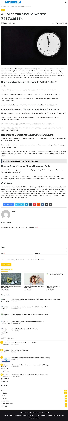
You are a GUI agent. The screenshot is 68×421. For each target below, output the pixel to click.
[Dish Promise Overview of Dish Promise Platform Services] (5, 324)
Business (4, 398)
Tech (3, 395)
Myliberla (4, 393)
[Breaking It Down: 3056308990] (5, 352)
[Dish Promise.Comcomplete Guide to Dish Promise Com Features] (5, 316)
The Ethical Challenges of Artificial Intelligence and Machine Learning (31, 357)
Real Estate (5, 401)
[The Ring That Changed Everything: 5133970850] (34, 279)
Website (37, 253)
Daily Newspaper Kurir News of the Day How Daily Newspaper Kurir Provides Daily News (36, 299)
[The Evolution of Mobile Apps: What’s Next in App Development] (5, 378)
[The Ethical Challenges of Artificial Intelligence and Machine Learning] (5, 360)
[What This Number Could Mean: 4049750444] (5, 345)
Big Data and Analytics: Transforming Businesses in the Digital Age (30, 365)
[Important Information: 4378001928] (57, 279)
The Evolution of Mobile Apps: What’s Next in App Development (30, 374)
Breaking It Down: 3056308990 (20, 350)
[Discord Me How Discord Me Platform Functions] (5, 331)
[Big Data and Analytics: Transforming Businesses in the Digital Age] (5, 368)
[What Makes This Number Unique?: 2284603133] (11, 279)
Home (4, 6)
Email (3, 253)
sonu (5, 23)
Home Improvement (7, 403)
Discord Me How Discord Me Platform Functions (25, 329)
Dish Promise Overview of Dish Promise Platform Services (28, 321)
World (8, 6)
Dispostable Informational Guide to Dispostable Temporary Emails (30, 306)
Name (3, 247)
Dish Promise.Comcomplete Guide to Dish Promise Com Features (30, 314)
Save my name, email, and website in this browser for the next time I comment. (23, 259)
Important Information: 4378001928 (53, 287)
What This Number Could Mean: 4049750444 (24, 343)
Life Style (4, 406)
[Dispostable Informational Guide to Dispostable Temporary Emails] (5, 309)
